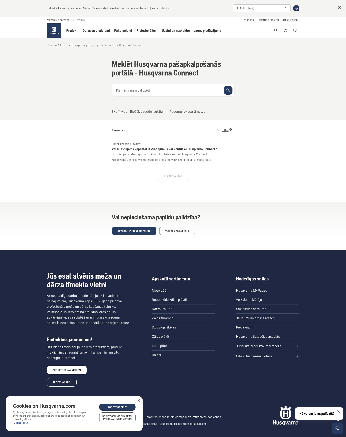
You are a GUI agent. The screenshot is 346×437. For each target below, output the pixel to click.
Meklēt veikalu (290, 19)
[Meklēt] (228, 90)
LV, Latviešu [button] (78, 19)
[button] (72, 30)
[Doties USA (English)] (296, 8)
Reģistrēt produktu (268, 19)
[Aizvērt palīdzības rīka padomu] (339, 412)
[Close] (138, 400)
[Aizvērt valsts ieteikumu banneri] (339, 7)
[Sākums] (54, 30)
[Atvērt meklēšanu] (276, 30)
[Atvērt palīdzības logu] (337, 428)
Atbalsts (249, 19)
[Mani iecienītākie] (294, 30)
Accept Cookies (117, 407)
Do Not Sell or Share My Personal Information (117, 417)
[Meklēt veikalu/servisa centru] (285, 30)
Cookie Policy (21, 422)
